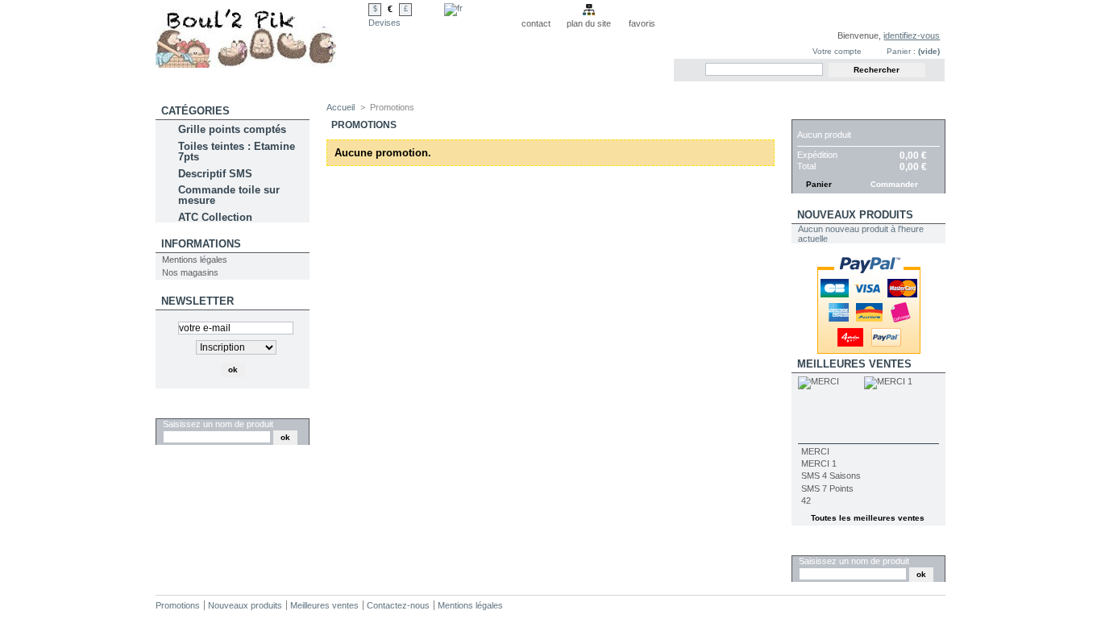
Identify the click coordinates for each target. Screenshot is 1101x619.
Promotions (178, 605)
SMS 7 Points (827, 488)
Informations (201, 244)
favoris (642, 23)
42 (806, 500)
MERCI (815, 451)
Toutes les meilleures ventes (867, 517)
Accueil (340, 107)
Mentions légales (194, 259)
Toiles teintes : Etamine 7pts (236, 151)
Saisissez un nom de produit (218, 424)
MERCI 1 (819, 463)
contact (535, 23)
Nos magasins (190, 272)
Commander (894, 184)
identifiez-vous (911, 35)
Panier (816, 111)
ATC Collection (215, 217)
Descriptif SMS (215, 174)
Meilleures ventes (854, 364)
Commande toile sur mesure (229, 195)
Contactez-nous (398, 605)
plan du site (589, 23)
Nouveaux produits (855, 215)
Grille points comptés (232, 129)
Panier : (901, 51)
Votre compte (837, 51)
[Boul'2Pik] (262, 34)
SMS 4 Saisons (831, 475)
